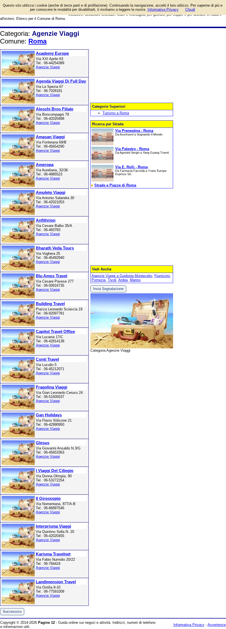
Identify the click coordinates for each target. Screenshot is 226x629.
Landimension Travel (56, 581)
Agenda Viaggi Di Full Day (61, 81)
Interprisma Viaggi (53, 526)
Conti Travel (47, 359)
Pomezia (99, 280)
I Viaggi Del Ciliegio (54, 470)
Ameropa (44, 164)
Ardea (123, 280)
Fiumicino (162, 276)
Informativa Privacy (189, 625)
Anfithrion (45, 220)
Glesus (42, 442)
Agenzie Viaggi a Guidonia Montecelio (122, 276)
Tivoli (112, 280)
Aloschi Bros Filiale (54, 109)
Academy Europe (52, 53)
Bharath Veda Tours (55, 248)
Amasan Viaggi (50, 136)
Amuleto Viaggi (50, 192)
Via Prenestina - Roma (134, 131)
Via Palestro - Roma (132, 149)
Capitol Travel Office (55, 331)
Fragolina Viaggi (51, 387)
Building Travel (50, 303)
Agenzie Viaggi (48, 67)
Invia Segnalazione (108, 289)
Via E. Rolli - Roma (131, 167)
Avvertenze (217, 625)
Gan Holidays (49, 415)
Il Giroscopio (48, 498)
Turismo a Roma (116, 113)
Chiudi (190, 9)
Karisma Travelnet (53, 554)
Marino (135, 280)
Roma (37, 41)
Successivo (12, 611)
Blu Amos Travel (51, 275)
